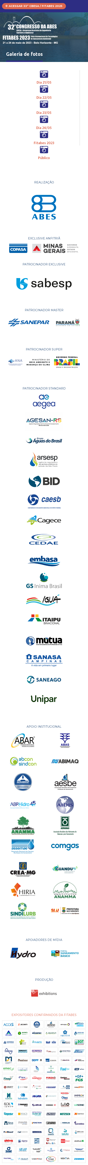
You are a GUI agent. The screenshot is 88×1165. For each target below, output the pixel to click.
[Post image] (22, 1060)
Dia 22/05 (44, 98)
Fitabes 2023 (44, 143)
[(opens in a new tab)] (8, 1024)
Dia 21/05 (44, 83)
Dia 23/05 (43, 113)
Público (44, 158)
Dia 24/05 (44, 128)
